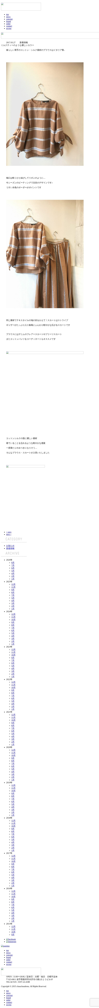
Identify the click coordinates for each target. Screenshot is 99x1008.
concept (9, 19)
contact (9, 26)
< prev (8, 532)
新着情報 (10, 548)
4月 (12, 573)
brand (8, 21)
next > (8, 534)
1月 (12, 579)
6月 (12, 568)
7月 (12, 565)
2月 (12, 576)
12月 (13, 584)
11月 (13, 587)
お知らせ (10, 546)
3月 (12, 603)
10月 (13, 620)
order (8, 24)
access (8, 28)
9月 (12, 590)
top (7, 14)
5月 (12, 571)
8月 (12, 562)
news (8, 17)
